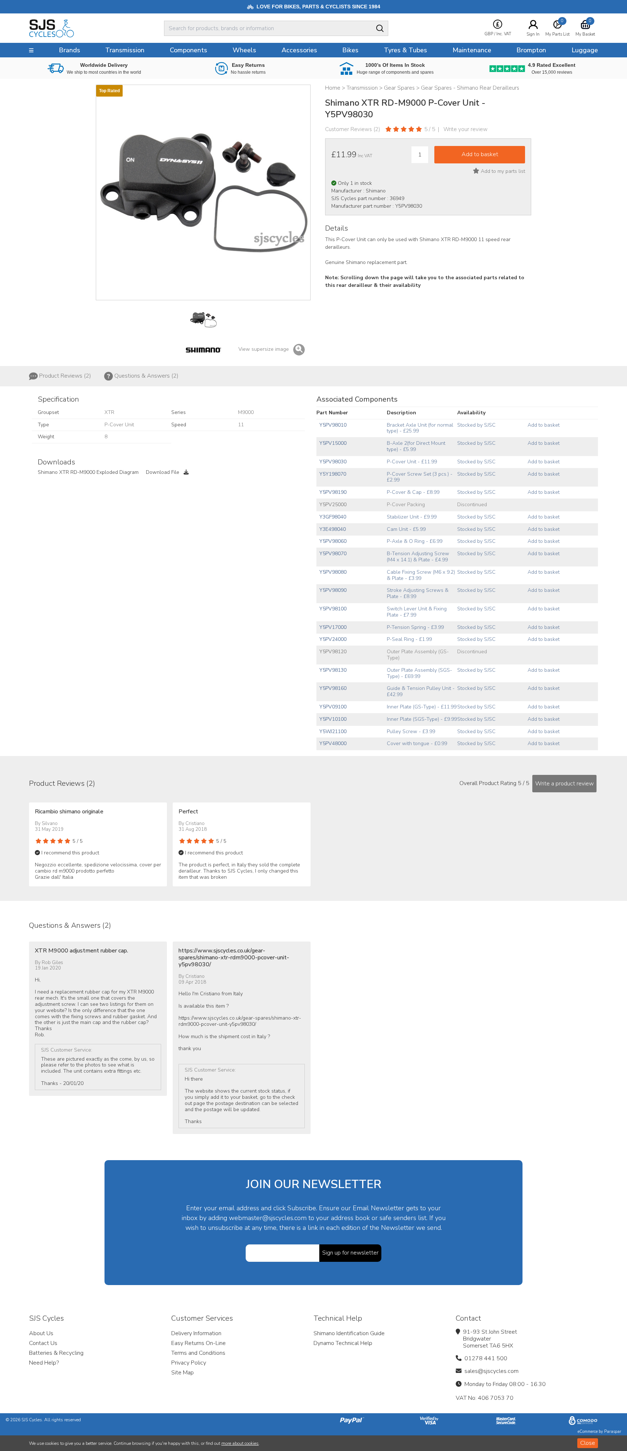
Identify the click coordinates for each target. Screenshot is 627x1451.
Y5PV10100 (333, 719)
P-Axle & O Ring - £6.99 (414, 541)
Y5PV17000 (333, 627)
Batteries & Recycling (56, 1353)
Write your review (465, 129)
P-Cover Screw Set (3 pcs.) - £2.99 (419, 477)
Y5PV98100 (333, 608)
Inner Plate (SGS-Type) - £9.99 (422, 719)
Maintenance (471, 50)
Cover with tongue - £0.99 (417, 743)
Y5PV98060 (333, 541)
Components (188, 50)
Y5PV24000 (333, 639)
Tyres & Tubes (405, 50)
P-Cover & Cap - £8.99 (413, 492)
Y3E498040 (332, 529)
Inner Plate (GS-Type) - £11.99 (421, 706)
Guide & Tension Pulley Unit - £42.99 (421, 691)
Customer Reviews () (352, 129)
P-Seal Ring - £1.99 (409, 639)
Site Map (182, 1373)
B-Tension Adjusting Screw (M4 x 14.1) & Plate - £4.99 (418, 556)
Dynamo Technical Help (343, 1343)
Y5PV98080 (333, 572)
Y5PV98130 (333, 670)
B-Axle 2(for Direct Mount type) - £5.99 (416, 446)
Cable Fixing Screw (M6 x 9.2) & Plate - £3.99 (421, 575)
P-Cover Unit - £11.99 (412, 461)
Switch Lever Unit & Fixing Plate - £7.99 (417, 611)
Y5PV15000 (333, 443)
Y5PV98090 (333, 590)
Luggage (584, 50)
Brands (69, 50)
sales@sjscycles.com (491, 1371)
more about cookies (240, 1443)
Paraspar (612, 1431)
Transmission (124, 50)
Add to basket (544, 425)
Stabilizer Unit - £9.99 (412, 516)
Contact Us (43, 1343)
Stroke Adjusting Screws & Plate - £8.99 (417, 593)
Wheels (244, 50)
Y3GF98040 (332, 516)
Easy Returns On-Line (198, 1343)
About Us (41, 1333)
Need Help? (44, 1363)
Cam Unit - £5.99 (406, 529)
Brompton (531, 50)
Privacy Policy (188, 1363)
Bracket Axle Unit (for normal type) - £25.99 (420, 428)
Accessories (299, 50)
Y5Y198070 (332, 474)
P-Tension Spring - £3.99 (415, 627)
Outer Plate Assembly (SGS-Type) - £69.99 (419, 673)
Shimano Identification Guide (349, 1333)
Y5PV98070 (333, 553)
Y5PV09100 (333, 706)
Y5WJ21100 (333, 731)
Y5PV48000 (333, 743)
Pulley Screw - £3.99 (411, 731)
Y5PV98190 (333, 492)
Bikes (350, 50)
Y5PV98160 (333, 688)
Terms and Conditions (198, 1353)
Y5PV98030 (333, 461)
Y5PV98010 (333, 425)
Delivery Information (196, 1333)
